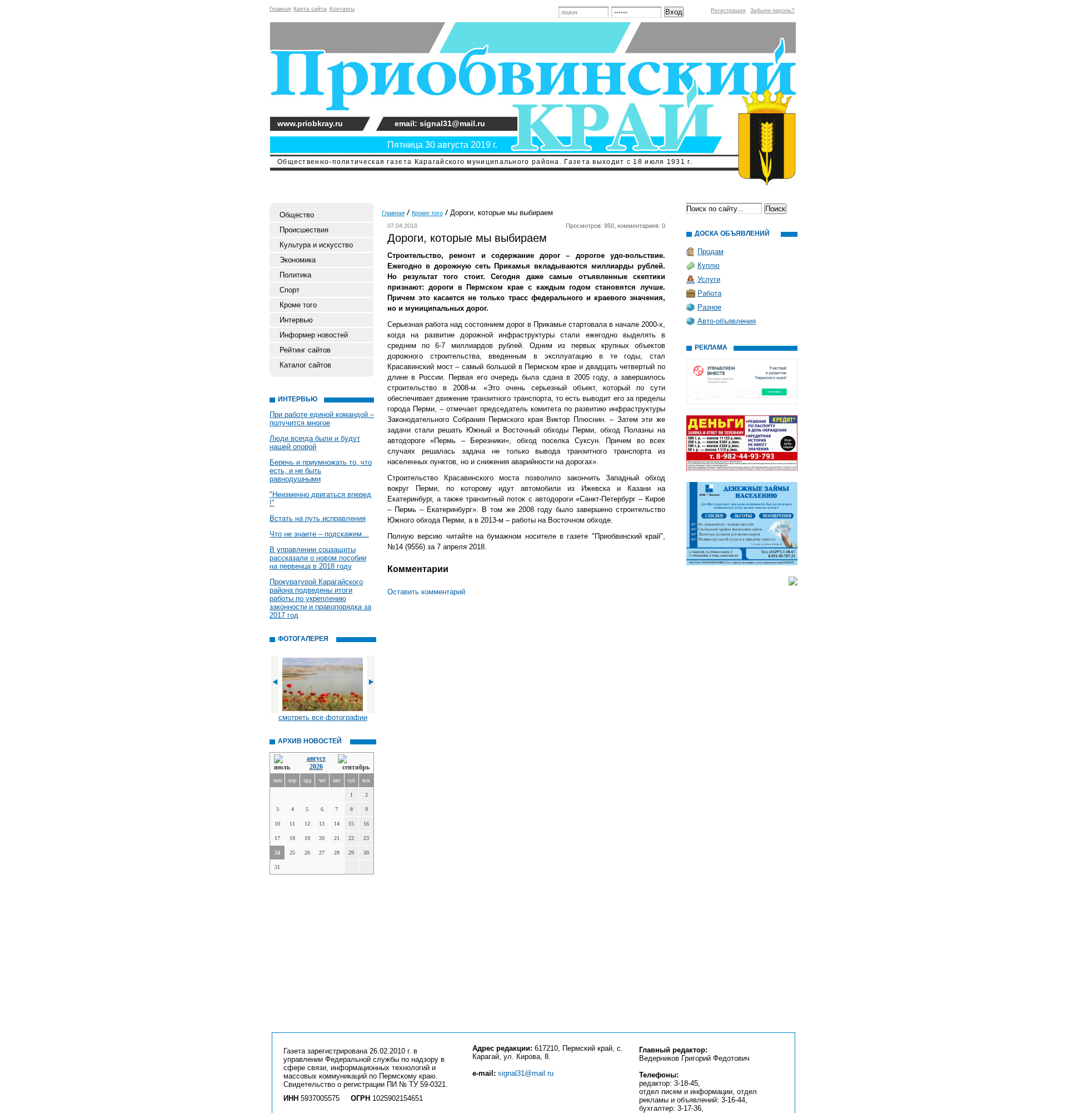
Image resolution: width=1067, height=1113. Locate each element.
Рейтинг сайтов (305, 350)
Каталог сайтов (305, 365)
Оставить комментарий (426, 592)
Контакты (342, 9)
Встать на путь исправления (318, 518)
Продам (710, 251)
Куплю (708, 265)
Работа (709, 293)
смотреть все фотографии (322, 717)
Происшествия (304, 230)
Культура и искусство (316, 245)
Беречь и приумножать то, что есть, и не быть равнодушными (321, 470)
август (316, 758)
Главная (280, 9)
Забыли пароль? (772, 10)
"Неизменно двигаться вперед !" (320, 498)
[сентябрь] (354, 763)
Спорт (290, 290)
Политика (295, 275)
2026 (316, 767)
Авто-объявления (726, 321)
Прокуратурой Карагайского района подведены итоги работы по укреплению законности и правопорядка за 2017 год (320, 598)
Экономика (298, 260)
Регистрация (728, 10)
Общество (297, 215)
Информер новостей (314, 335)
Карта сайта (310, 9)
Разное (709, 307)
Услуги (708, 279)
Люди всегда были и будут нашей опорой (315, 442)
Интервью (296, 320)
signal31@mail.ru (526, 1073)
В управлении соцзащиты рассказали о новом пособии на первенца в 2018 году (318, 557)
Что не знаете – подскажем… (319, 534)
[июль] (284, 763)
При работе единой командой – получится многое (322, 418)
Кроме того (298, 305)
